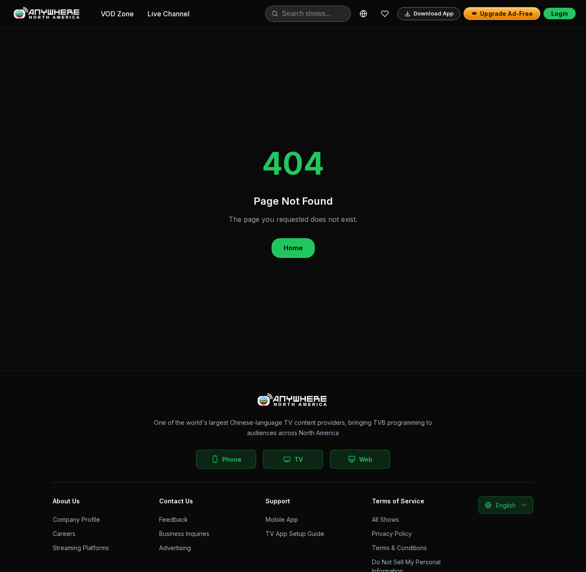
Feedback (173, 519)
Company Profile (76, 519)
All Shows (385, 519)
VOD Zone (117, 13)
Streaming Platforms (81, 547)
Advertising (175, 547)
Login (559, 13)
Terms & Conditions (399, 547)
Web (365, 459)
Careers (64, 533)
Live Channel (169, 13)
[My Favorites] (385, 13)
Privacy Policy (392, 533)
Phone (232, 459)
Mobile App (282, 519)
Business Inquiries (184, 533)
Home (293, 248)
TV (298, 459)
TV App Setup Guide (295, 533)
